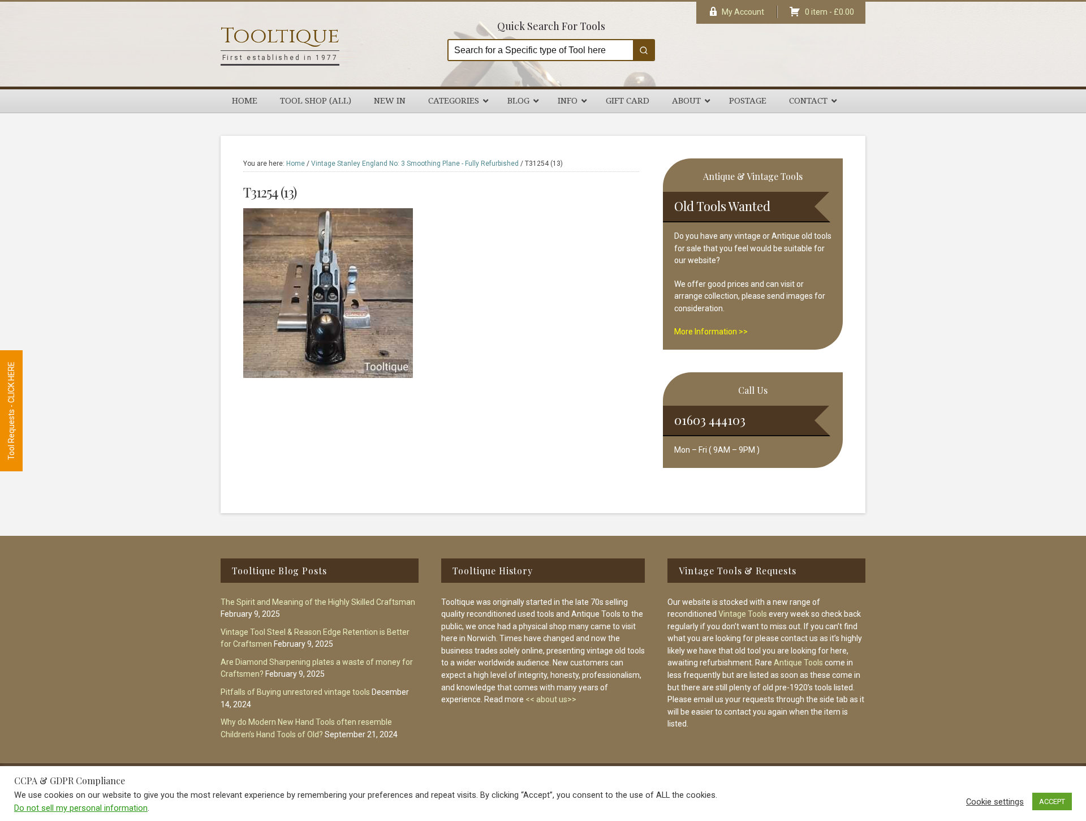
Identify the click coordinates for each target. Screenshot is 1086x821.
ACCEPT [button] (1052, 801)
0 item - (829, 11)
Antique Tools (798, 662)
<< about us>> (550, 699)
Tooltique (280, 36)
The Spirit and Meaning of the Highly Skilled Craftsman (318, 602)
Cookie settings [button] (995, 802)
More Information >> (711, 331)
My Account (743, 11)
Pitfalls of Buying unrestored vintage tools (295, 692)
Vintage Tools (742, 613)
